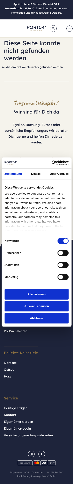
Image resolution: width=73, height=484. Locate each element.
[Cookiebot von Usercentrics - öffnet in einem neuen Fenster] (52, 162)
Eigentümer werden (18, 422)
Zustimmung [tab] (13, 173)
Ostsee (9, 369)
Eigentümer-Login (17, 428)
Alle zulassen (36, 294)
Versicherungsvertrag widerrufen (28, 435)
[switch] (63, 253)
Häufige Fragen (15, 408)
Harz (7, 376)
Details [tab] (36, 173)
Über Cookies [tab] (59, 173)
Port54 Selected (15, 331)
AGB (26, 472)
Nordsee (10, 363)
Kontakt (10, 415)
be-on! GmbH (49, 476)
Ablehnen (36, 318)
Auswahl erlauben (36, 306)
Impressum (16, 472)
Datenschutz (38, 472)
